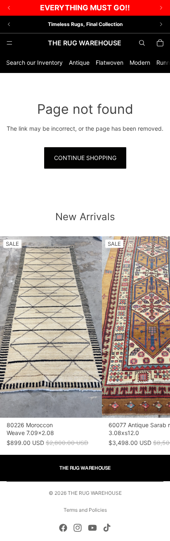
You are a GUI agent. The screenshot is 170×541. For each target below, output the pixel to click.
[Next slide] (161, 24)
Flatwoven (109, 62)
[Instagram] (78, 528)
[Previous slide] (9, 24)
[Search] (142, 43)
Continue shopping (85, 157)
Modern (140, 62)
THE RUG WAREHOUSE (95, 493)
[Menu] (9, 42)
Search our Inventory (34, 62)
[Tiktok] (107, 528)
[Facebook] (63, 528)
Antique (79, 62)
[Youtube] (92, 528)
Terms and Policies (85, 510)
